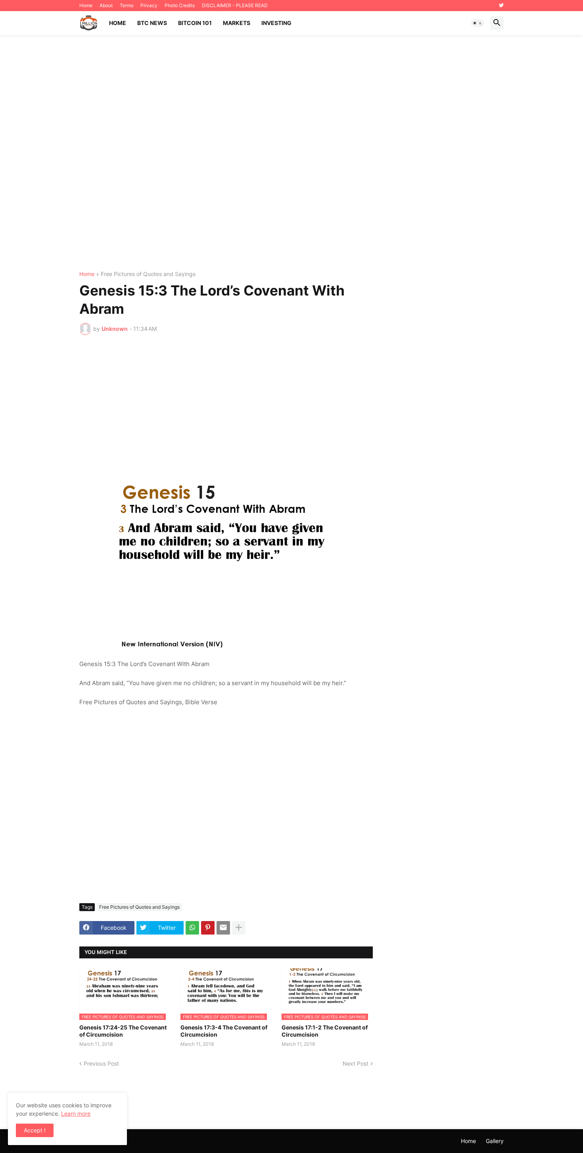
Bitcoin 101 (195, 22)
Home (85, 5)
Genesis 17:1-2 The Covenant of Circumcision (325, 1031)
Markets (236, 22)
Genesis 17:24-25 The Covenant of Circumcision (123, 1031)
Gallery (495, 1141)
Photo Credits (180, 5)
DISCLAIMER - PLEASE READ (235, 5)
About (106, 5)
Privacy (148, 5)
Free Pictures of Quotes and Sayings (148, 274)
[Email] (223, 928)
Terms (126, 5)
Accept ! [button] (35, 1130)
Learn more (75, 1113)
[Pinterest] (208, 928)
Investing (276, 22)
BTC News (152, 22)
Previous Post (101, 1063)
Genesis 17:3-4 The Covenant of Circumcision (223, 1031)
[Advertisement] (291, 153)
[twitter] (501, 5)
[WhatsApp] (192, 928)
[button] (477, 23)
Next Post (355, 1063)
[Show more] (238, 928)
